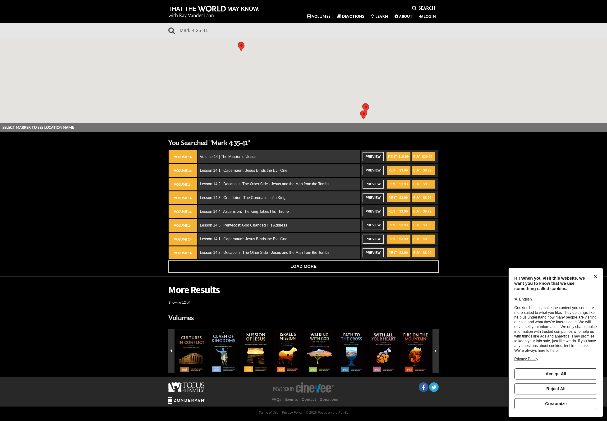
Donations (329, 400)
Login (429, 16)
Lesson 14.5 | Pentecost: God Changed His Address (243, 225)
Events (291, 400)
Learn (381, 16)
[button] (241, 46)
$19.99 (398, 156)
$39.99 (422, 156)
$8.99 (422, 170)
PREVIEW (373, 156)
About (405, 16)
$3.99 (398, 170)
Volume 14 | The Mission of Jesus (228, 157)
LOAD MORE (303, 266)
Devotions (353, 16)
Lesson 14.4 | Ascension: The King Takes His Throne (244, 211)
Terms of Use (269, 412)
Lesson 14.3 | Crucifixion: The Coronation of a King (242, 198)
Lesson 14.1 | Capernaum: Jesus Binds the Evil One (243, 170)
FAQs (276, 400)
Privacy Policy (292, 412)
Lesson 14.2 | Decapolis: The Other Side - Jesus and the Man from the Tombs (264, 184)
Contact (309, 400)
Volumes (321, 16)
